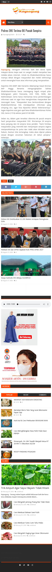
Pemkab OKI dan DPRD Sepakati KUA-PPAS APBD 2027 (22, 250)
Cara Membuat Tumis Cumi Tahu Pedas (28, 523)
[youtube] (47, 2)
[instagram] (50, 2)
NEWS (10, 181)
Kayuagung (5, 70)
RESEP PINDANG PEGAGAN (24, 452)
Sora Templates (22, 569)
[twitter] (44, 2)
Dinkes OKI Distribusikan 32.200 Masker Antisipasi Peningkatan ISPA (24, 220)
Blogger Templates (36, 569)
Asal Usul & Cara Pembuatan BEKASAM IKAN (31, 421)
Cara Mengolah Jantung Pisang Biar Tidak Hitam (32, 502)
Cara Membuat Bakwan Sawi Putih (26, 512)
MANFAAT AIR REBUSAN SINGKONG (28, 400)
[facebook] (41, 2)
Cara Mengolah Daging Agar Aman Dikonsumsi (31, 533)
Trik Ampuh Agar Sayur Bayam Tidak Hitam (25, 488)
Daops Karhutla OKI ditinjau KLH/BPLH (15, 278)
